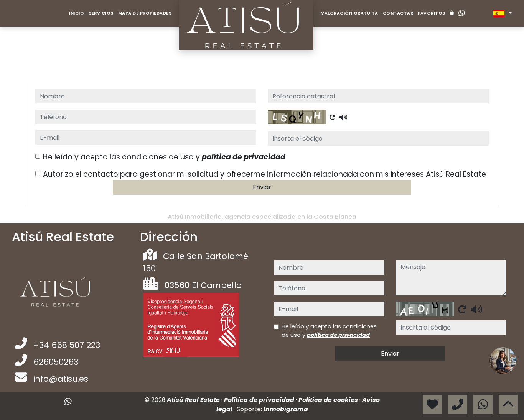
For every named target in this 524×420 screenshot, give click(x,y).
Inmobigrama (286, 409)
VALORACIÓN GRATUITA (349, 13)
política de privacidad (243, 157)
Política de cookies (328, 399)
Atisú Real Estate (194, 399)
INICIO (76, 13)
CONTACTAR (398, 13)
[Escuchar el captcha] (343, 117)
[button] (502, 360)
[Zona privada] (452, 13)
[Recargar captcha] (332, 117)
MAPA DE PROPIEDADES (145, 13)
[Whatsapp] (461, 13)
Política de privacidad (260, 399)
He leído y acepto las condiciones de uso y (164, 157)
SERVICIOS (101, 13)
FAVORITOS (431, 13)
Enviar (262, 187)
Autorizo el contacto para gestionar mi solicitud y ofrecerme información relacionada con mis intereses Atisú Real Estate (264, 174)
